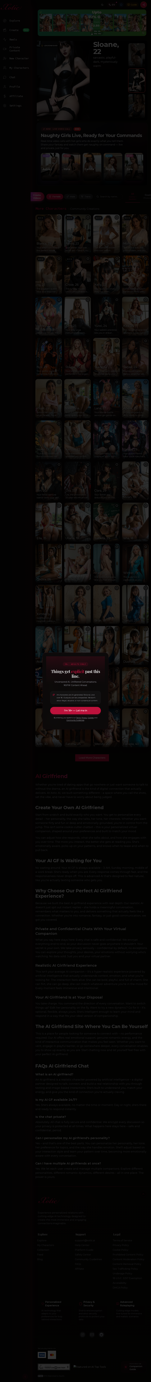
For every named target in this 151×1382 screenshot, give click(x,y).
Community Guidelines (75, 720)
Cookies (91, 718)
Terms (78, 718)
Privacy (84, 718)
